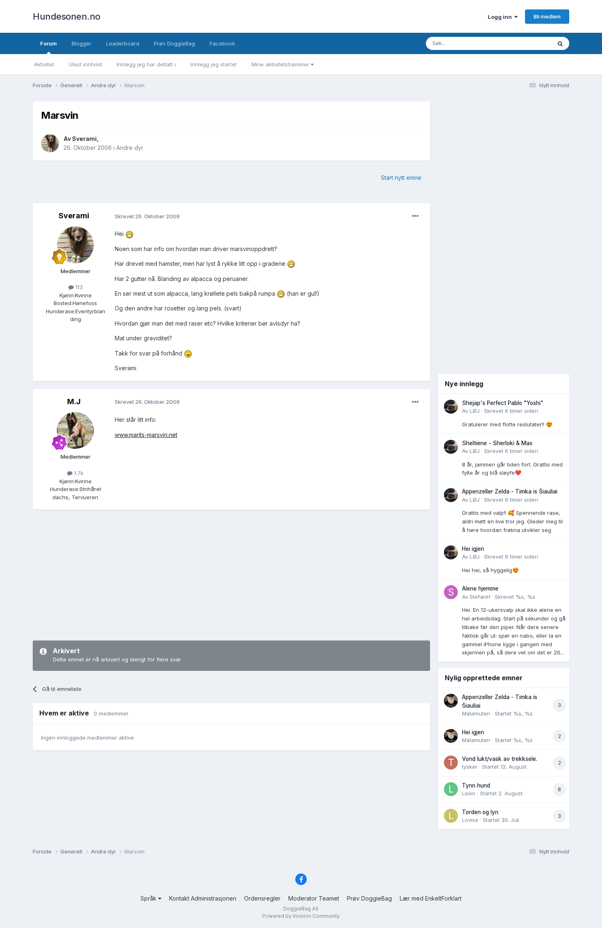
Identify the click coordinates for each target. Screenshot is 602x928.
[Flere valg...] (415, 216)
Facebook (222, 43)
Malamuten (476, 713)
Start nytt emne (401, 177)
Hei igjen (473, 548)
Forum (48, 43)
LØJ (475, 410)
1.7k (78, 473)
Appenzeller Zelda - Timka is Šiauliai (509, 491)
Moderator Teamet (313, 898)
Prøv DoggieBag (174, 43)
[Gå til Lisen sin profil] (451, 789)
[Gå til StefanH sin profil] (451, 592)
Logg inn (501, 17)
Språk (149, 898)
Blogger (81, 43)
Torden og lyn (480, 812)
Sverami (84, 138)
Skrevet (511, 410)
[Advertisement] (231, 575)
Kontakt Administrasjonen (202, 898)
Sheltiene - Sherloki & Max (497, 443)
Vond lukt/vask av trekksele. (499, 759)
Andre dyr (129, 147)
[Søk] (560, 43)
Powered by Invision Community (301, 916)
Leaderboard (122, 43)
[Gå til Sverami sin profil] (50, 143)
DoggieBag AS (301, 908)
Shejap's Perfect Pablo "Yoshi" (502, 403)
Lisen (468, 793)
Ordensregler (262, 898)
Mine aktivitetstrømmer (281, 64)
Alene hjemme (480, 588)
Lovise (470, 820)
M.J (74, 401)
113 (78, 287)
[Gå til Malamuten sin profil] (451, 701)
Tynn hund (476, 785)
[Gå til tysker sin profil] (451, 763)
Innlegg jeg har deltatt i (146, 64)
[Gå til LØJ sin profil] (451, 407)
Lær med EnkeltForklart (431, 898)
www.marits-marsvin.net (146, 434)
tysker (470, 766)
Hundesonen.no (66, 16)
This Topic (527, 43)
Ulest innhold (85, 64)
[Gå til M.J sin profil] (75, 430)
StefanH (480, 596)
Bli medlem (547, 16)
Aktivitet (44, 64)
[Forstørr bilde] (129, 233)
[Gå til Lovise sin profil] (451, 816)
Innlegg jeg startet (213, 64)
